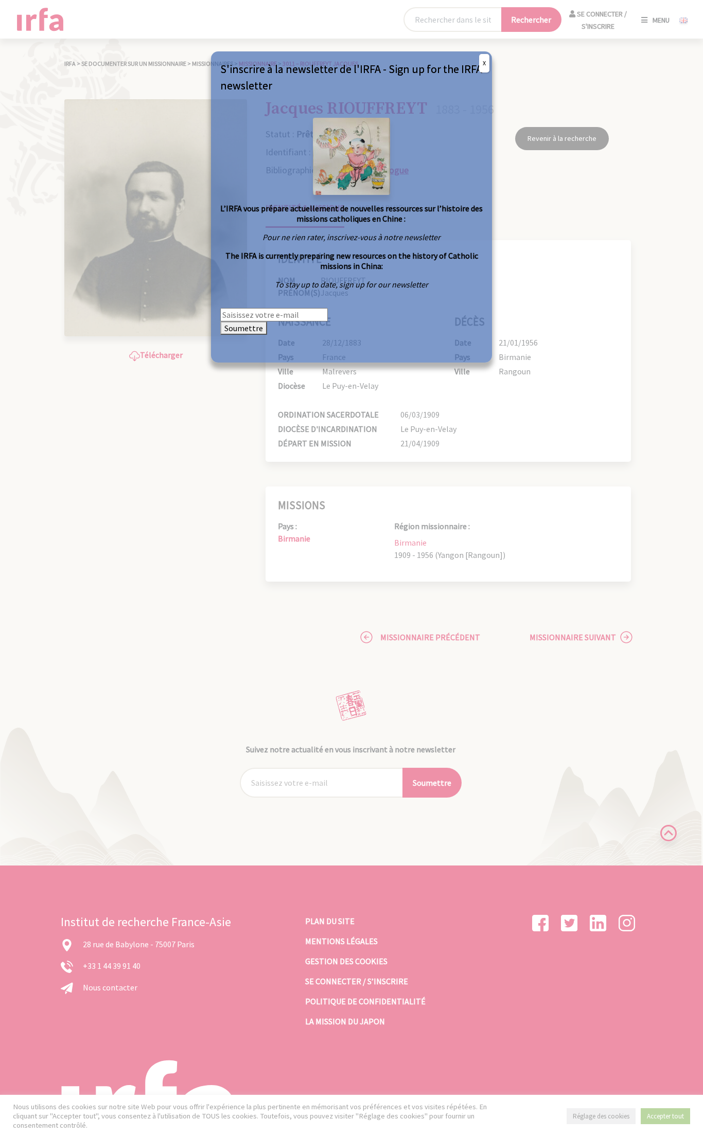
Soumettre (243, 328)
